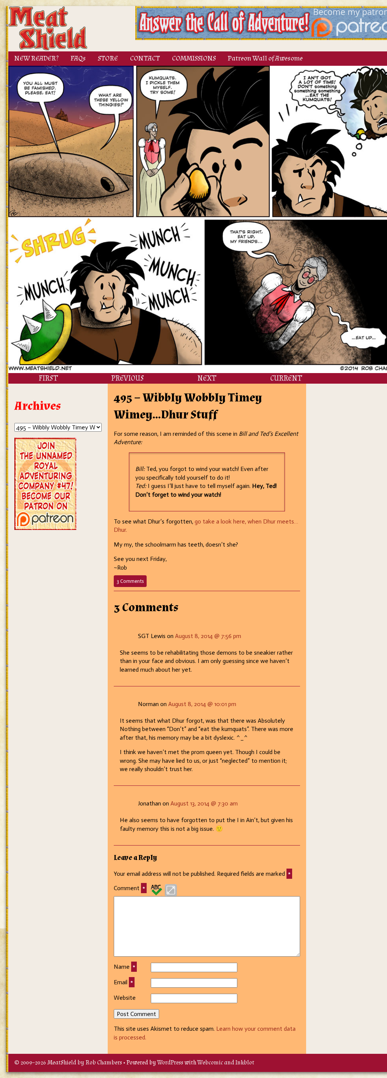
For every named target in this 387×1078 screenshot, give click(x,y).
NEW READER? (36, 58)
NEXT (206, 378)
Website (125, 997)
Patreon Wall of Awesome (265, 58)
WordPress (170, 1063)
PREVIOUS (127, 378)
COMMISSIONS (194, 58)
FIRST (48, 378)
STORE (108, 58)
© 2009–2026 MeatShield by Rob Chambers (68, 1063)
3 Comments (132, 582)
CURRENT (286, 378)
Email (123, 982)
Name (124, 966)
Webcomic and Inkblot (225, 1063)
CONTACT (145, 58)
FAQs (78, 58)
